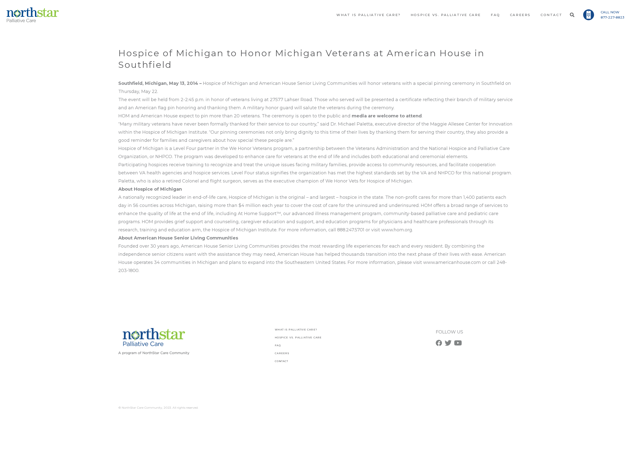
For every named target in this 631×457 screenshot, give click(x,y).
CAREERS (282, 353)
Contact (281, 361)
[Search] (572, 15)
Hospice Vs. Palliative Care (298, 337)
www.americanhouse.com (452, 262)
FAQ (278, 345)
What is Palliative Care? (296, 329)
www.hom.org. (397, 230)
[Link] (33, 14)
